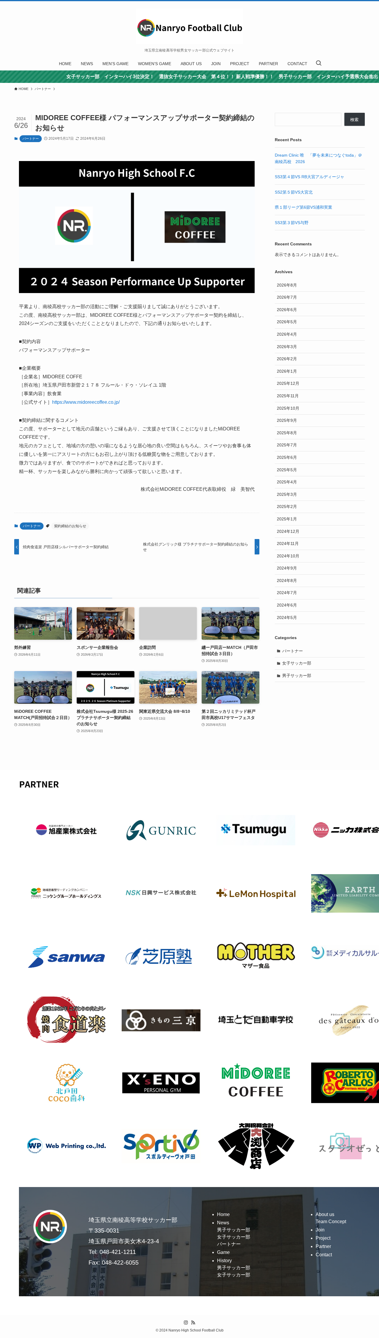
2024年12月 (288, 531)
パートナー (31, 138)
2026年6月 (287, 309)
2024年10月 (288, 556)
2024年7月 (287, 592)
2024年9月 (287, 568)
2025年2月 (287, 506)
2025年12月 (288, 383)
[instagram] (186, 1322)
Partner (323, 1246)
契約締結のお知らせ (70, 526)
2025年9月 (287, 420)
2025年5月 (287, 469)
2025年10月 (288, 408)
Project (323, 1238)
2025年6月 (287, 457)
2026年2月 (287, 358)
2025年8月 (287, 432)
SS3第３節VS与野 (292, 222)
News (223, 1222)
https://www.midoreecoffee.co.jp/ (86, 402)
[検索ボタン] (318, 63)
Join (320, 1229)
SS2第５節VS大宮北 (294, 192)
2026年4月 (287, 334)
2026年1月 (287, 371)
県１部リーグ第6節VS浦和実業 (303, 207)
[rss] (193, 1322)
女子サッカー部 (296, 663)
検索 (354, 119)
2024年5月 (287, 617)
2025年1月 (287, 519)
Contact (324, 1254)
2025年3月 (287, 494)
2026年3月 (287, 346)
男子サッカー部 (296, 675)
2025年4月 (287, 482)
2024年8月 (287, 580)
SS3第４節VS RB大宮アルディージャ (309, 176)
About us (325, 1214)
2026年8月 (287, 285)
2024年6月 (287, 605)
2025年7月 (287, 445)
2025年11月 (288, 395)
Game (223, 1252)
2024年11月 (288, 543)
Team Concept (331, 1221)
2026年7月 (287, 297)
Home (223, 1214)
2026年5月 (287, 321)
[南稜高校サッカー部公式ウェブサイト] (189, 26)
